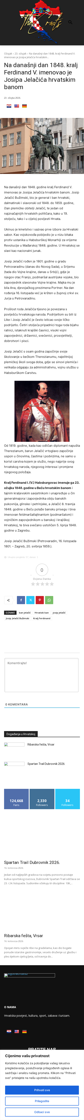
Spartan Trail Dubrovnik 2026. (46, 763)
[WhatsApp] (49, 600)
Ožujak (8, 53)
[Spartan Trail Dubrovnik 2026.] (14, 769)
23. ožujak (20, 53)
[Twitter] (30, 600)
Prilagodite (42, 1101)
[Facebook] (21, 600)
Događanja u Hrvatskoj (21, 734)
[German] (24, 106)
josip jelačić (59, 612)
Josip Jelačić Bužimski (17, 618)
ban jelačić (25, 612)
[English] (16, 106)
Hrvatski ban (42, 612)
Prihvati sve (42, 1090)
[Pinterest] (40, 600)
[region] (42, 1085)
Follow (42, 790)
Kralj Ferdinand (41, 618)
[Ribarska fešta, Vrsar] (14, 749)
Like (16, 790)
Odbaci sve (42, 1112)
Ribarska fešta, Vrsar (41, 744)
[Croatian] (9, 106)
